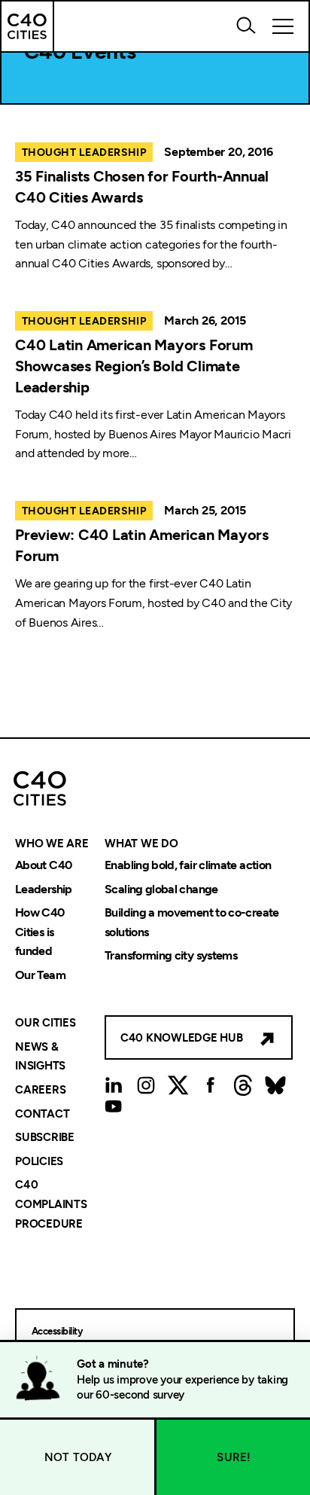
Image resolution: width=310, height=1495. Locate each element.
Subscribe (44, 1138)
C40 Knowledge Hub (181, 1038)
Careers (40, 1090)
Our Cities (45, 1023)
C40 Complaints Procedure (51, 1205)
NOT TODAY (77, 1457)
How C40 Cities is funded (40, 932)
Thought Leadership (84, 152)
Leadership (43, 889)
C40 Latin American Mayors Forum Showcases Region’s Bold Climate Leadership (134, 366)
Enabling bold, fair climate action (188, 865)
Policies (39, 1161)
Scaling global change (161, 889)
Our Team (40, 975)
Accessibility (57, 1331)
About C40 (43, 865)
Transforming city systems (171, 956)
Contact (42, 1114)
